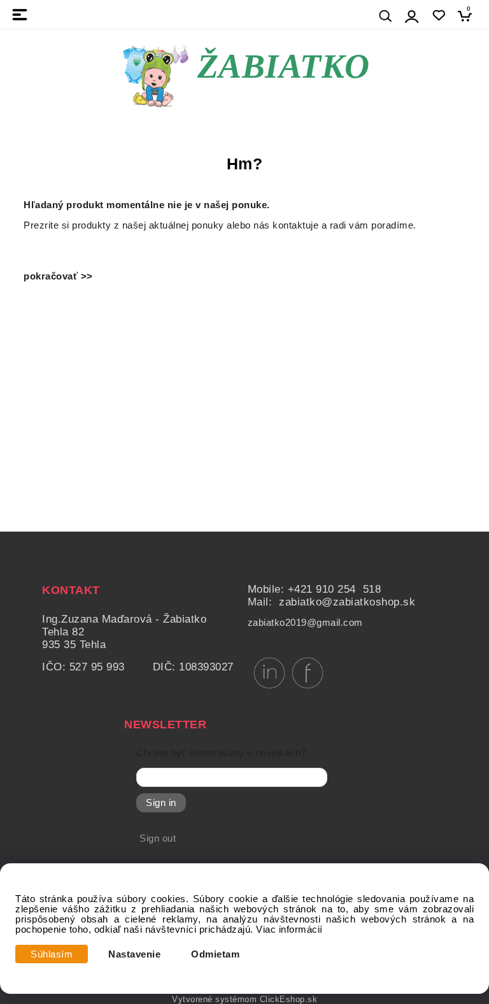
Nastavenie (134, 954)
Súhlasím (52, 954)
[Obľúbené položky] (438, 16)
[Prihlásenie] (412, 16)
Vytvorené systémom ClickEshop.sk (244, 999)
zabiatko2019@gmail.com (305, 623)
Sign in (161, 803)
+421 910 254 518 (334, 589)
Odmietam (215, 954)
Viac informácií (289, 929)
